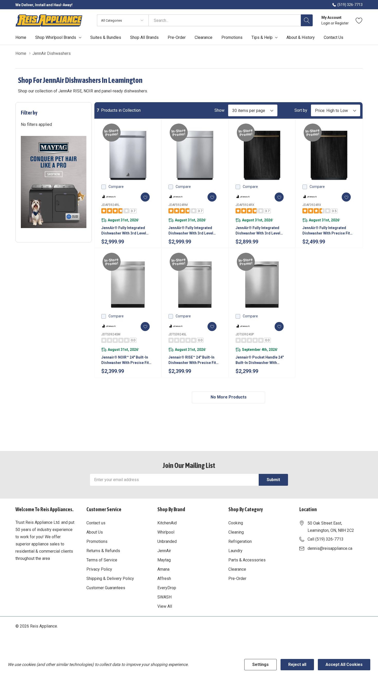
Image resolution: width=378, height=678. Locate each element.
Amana (163, 569)
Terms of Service (101, 560)
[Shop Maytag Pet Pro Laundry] (53, 182)
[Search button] (307, 20)
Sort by (300, 110)
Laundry (235, 550)
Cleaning (236, 532)
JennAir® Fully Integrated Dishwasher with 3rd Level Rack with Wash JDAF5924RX (260, 231)
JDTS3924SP (245, 334)
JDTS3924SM (110, 334)
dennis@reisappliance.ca (330, 548)
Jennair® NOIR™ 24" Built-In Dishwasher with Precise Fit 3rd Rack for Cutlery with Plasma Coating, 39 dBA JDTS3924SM (125, 360)
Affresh (164, 578)
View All (164, 606)
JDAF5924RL (110, 205)
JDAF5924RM (178, 205)
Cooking (235, 522)
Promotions (96, 541)
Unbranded (167, 541)
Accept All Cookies (344, 664)
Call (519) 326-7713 (326, 539)
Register (342, 23)
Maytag (164, 560)
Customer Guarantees (105, 587)
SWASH (164, 597)
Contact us (95, 522)
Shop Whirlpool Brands (55, 38)
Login (326, 23)
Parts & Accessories (247, 560)
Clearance (237, 569)
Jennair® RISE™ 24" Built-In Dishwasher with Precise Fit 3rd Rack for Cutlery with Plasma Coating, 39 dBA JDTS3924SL (192, 360)
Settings (260, 664)
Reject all (297, 664)
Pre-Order (237, 578)
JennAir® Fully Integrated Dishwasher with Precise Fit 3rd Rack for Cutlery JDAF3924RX (326, 231)
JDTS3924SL (177, 334)
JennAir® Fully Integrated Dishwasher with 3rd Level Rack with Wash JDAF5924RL (125, 231)
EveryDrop (166, 587)
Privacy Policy (99, 569)
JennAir (164, 550)
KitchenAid (167, 522)
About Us (94, 532)
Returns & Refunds (103, 550)
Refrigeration (240, 541)
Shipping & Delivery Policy (110, 578)
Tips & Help (262, 38)
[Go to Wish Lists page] (359, 20)
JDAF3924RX (311, 205)
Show (219, 110)
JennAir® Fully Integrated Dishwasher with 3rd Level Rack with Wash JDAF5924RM (193, 231)
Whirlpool (165, 532)
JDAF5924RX (245, 205)
